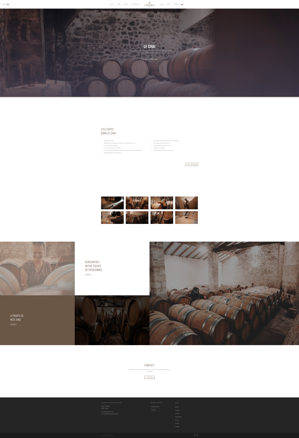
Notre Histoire (135, 4)
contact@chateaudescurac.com (110, 414)
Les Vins (169, 4)
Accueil (112, 4)
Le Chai (161, 4)
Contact (126, 4)
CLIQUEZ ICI (88, 274)
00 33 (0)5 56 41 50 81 (107, 411)
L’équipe (119, 4)
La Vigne (176, 4)
